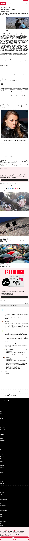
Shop (1, 516)
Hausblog (1, 438)
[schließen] (28, 528)
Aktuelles (1, 436)
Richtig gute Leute (2, 427)
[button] (28, 0)
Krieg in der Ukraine (2, 429)
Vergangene (1, 494)
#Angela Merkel (7, 183)
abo (0, 449)
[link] (11, 4)
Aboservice (1, 525)
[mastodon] (4, 401)
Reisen (1, 512)
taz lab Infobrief (2, 483)
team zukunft (2, 478)
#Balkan (16, 183)
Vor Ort (1, 490)
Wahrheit (1, 418)
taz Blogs (1, 501)
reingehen (1, 472)
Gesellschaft (2, 409)
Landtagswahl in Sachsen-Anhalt (4, 424)
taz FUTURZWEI (2, 503)
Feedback (1, 523)
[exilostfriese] (4, 358)
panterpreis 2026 (2, 458)
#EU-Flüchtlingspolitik (12, 183)
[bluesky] (6, 401)
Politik (1, 406)
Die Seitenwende (2, 440)
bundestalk (1, 463)
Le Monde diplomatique (3, 505)
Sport (1, 413)
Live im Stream (2, 492)
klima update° (2, 467)
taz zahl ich (1, 481)
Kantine (1, 514)
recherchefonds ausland (3, 454)
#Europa (19, 183)
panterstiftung (2, 456)
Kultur (1, 411)
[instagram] (8, 401)
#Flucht (4, 183)
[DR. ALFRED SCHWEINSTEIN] (4, 350)
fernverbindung (2, 465)
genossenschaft (2, 451)
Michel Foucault (2, 431)
